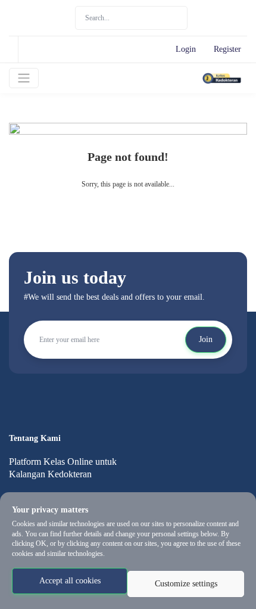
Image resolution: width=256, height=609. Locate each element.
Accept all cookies (70, 580)
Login (186, 49)
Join (206, 339)
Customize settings (186, 583)
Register (227, 49)
